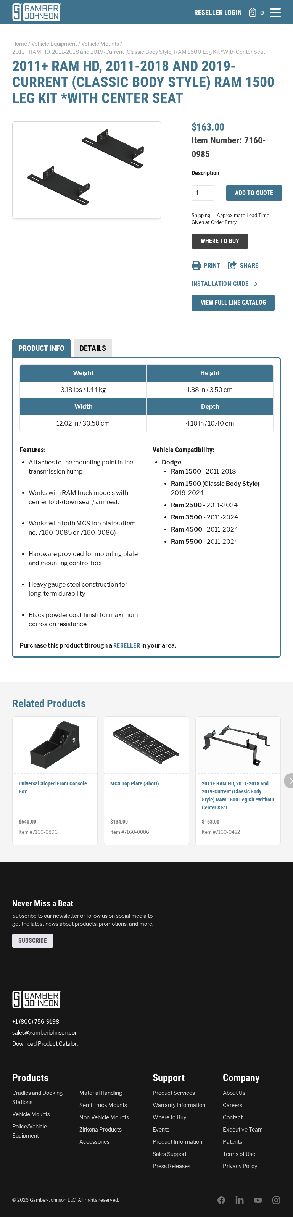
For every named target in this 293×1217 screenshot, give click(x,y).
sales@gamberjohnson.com (46, 1032)
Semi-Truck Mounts (103, 1105)
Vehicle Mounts (100, 43)
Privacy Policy (240, 1166)
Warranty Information (179, 1105)
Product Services (174, 1093)
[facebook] (221, 1200)
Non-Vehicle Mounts (104, 1117)
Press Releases (171, 1166)
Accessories (94, 1141)
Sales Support (170, 1154)
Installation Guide (220, 283)
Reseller (126, 645)
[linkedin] (239, 1200)
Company (241, 1077)
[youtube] (257, 1200)
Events (161, 1129)
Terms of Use (239, 1154)
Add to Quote (254, 193)
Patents (232, 1141)
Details (93, 348)
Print (212, 265)
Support (169, 1077)
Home (19, 43)
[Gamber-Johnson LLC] (36, 12)
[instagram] (276, 1200)
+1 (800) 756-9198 (35, 1021)
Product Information (177, 1141)
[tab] (41, 348)
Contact (233, 1117)
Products (30, 1077)
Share (249, 265)
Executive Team (243, 1129)
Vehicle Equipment (54, 43)
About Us (234, 1093)
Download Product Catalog (45, 1043)
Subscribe (32, 940)
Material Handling (100, 1093)
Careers (232, 1105)
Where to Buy (219, 241)
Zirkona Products (100, 1129)
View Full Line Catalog (233, 302)
